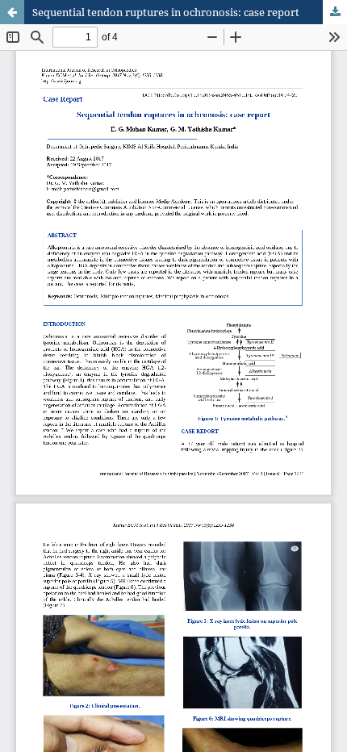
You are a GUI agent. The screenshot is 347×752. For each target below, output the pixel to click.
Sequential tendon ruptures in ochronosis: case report (165, 12)
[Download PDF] (335, 12)
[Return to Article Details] (12, 12)
